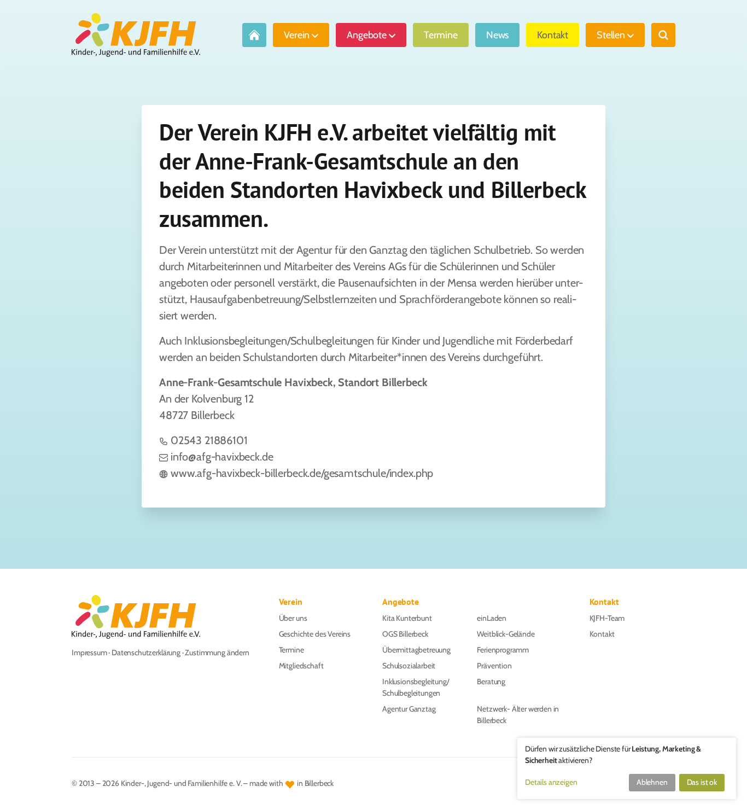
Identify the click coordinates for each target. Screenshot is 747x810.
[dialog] (626, 768)
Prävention (494, 666)
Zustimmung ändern (217, 652)
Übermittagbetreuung (416, 650)
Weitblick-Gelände (505, 634)
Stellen (611, 35)
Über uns (293, 618)
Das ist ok (702, 782)
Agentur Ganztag (409, 709)
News (497, 35)
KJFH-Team (607, 618)
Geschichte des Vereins (315, 634)
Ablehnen (652, 782)
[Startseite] (136, 35)
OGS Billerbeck (405, 634)
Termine (441, 35)
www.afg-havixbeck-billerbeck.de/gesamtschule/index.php (302, 473)
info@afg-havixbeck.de (222, 456)
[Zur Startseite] (254, 35)
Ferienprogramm (503, 650)
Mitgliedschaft (301, 666)
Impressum (89, 652)
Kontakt (552, 35)
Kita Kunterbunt (407, 618)
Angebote (367, 35)
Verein (297, 35)
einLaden (491, 618)
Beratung (491, 681)
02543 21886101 (209, 440)
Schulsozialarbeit (408, 666)
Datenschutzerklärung (146, 652)
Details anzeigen (551, 782)
